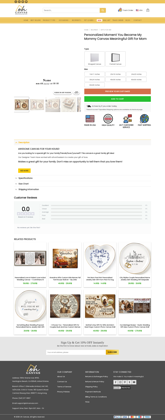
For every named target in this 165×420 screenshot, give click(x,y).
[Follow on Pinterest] (22, 1)
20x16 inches (115, 74)
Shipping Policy (91, 386)
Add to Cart (117, 99)
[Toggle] (16, 142)
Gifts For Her (106, 30)
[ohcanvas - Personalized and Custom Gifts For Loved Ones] (21, 10)
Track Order (117, 20)
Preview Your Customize (117, 91)
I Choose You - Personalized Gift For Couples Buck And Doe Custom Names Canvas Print (65, 327)
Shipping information (29, 189)
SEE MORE (24, 170)
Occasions (63, 20)
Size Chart (24, 183)
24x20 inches (136, 74)
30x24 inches (94, 79)
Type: (86, 49)
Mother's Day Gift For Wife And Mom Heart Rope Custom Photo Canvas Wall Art (100, 327)
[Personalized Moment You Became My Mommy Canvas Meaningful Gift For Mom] (30, 258)
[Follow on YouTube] (26, 1)
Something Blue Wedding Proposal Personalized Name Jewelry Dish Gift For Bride (30, 327)
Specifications (26, 178)
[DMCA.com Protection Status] (133, 387)
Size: (86, 69)
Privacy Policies (63, 391)
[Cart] (148, 10)
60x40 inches (94, 85)
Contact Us (62, 381)
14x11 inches (94, 74)
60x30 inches (136, 79)
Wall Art (106, 20)
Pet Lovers (88, 20)
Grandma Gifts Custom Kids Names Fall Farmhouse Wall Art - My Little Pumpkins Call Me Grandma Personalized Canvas (65, 281)
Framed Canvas (115, 64)
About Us (61, 376)
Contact (138, 20)
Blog (128, 20)
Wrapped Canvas (94, 64)
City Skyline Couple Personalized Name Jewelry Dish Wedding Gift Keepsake (135, 279)
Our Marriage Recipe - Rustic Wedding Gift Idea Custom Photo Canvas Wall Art (135, 327)
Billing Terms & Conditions (96, 397)
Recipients (76, 20)
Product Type (49, 20)
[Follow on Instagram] (15, 1)
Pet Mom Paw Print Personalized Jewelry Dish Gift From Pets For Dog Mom (100, 280)
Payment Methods (93, 391)
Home (26, 20)
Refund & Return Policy (94, 381)
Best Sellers (36, 20)
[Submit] (103, 10)
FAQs (87, 402)
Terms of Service (64, 386)
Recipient (94, 30)
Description (24, 142)
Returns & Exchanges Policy (96, 376)
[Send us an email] (19, 1)
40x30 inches (115, 79)
